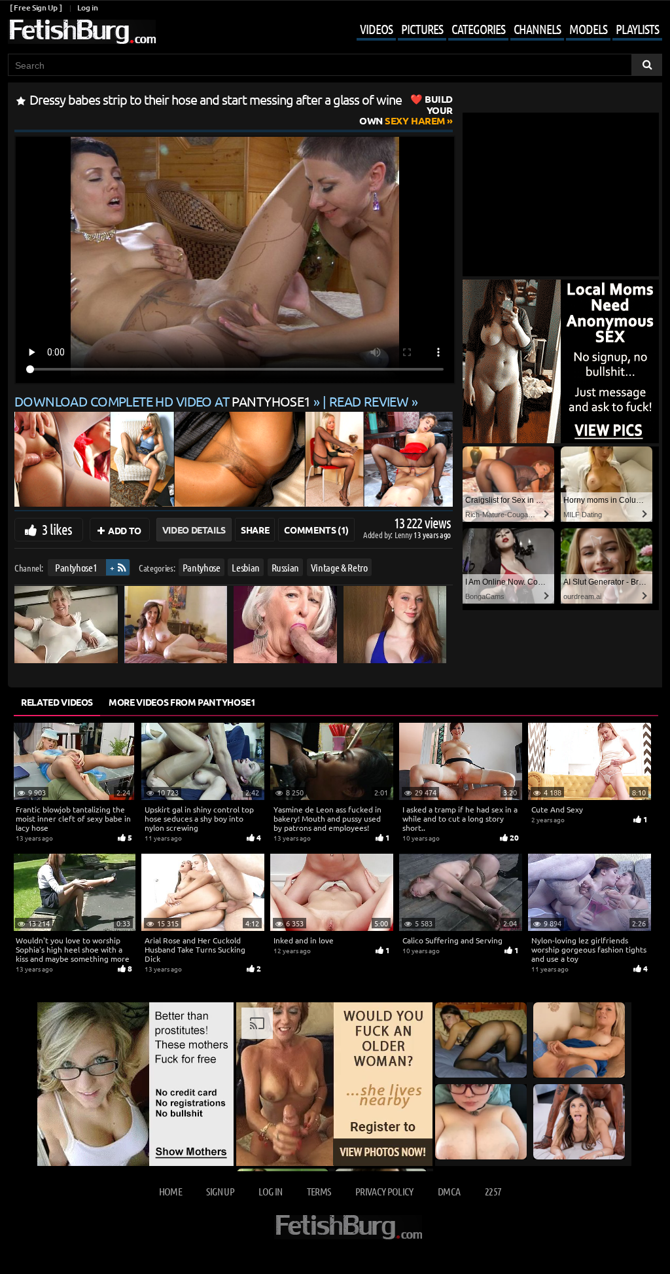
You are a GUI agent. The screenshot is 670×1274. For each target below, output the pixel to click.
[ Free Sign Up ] (36, 7)
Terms (319, 1191)
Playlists (637, 29)
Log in (87, 7)
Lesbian (246, 567)
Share (255, 530)
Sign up (220, 1191)
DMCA (449, 1191)
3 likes (57, 528)
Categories (478, 29)
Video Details (194, 530)
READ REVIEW (369, 401)
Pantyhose (201, 567)
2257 (493, 1191)
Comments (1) (316, 530)
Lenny (404, 534)
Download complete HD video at (162, 401)
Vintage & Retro (339, 567)
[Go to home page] (82, 32)
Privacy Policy (384, 1191)
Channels (537, 29)
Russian (286, 567)
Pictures (422, 29)
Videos (376, 29)
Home (170, 1191)
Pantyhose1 (76, 567)
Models (588, 29)
